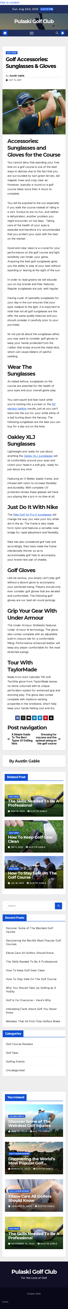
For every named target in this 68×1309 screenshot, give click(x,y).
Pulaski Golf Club (34, 21)
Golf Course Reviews (19, 1044)
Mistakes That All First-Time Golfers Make (33, 1021)
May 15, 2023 (19, 1131)
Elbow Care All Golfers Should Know (30, 953)
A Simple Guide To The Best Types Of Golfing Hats (22, 739)
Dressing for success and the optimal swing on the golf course (45, 739)
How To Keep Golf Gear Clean (30, 839)
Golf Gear (12, 53)
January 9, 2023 (22, 1206)
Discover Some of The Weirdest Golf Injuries (29, 1123)
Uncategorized (15, 1070)
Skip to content (9, 2)
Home (5, 1301)
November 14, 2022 (23, 1243)
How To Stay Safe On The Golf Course (32, 875)
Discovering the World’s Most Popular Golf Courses (31, 1163)
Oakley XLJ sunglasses (38, 456)
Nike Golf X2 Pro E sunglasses (32, 514)
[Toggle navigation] (31, 33)
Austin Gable (17, 75)
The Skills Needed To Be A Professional (33, 803)
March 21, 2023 (21, 1169)
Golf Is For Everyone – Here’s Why (28, 1000)
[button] (57, 33)
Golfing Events (15, 1061)
